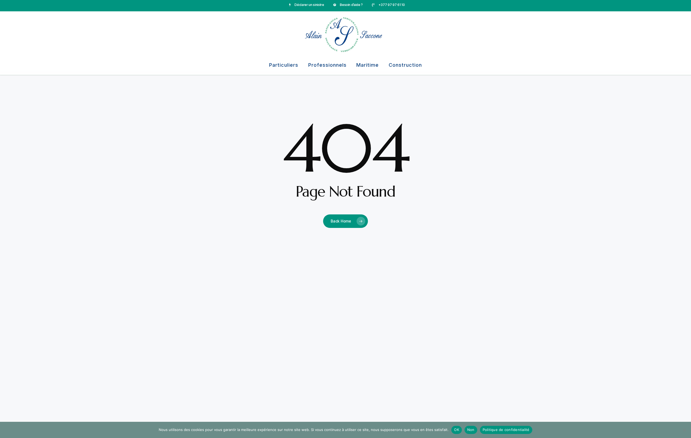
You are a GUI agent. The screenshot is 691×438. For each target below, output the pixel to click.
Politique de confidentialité (506, 429)
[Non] (684, 430)
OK (456, 429)
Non (471, 429)
